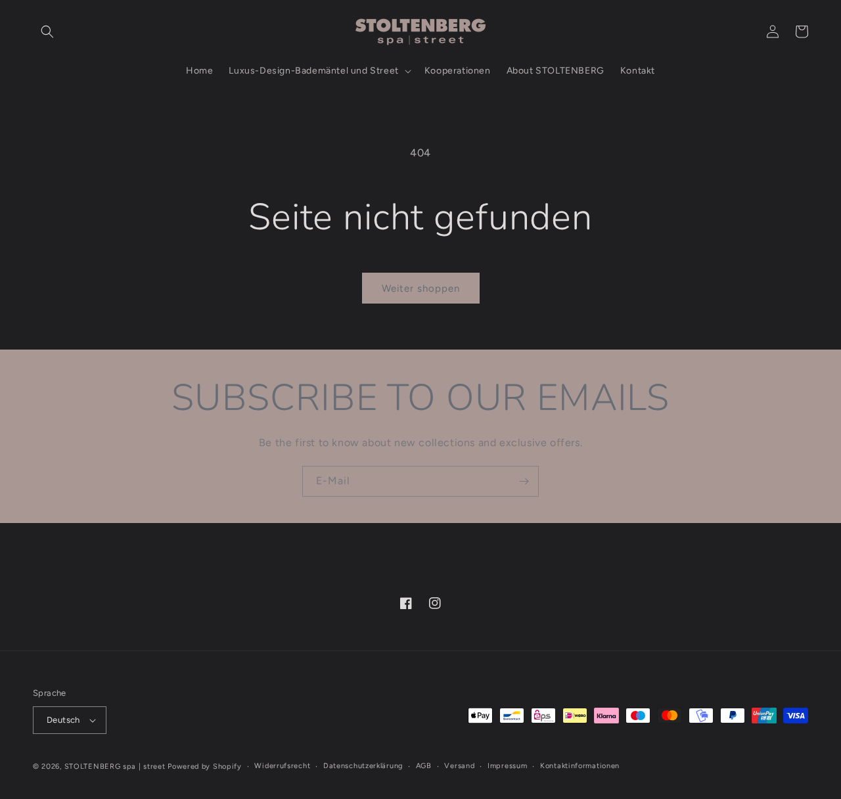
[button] (47, 31)
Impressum (507, 766)
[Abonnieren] (523, 481)
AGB (424, 766)
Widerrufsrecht (282, 766)
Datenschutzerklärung (363, 766)
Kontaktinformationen (580, 766)
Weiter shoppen (421, 288)
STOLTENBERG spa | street (115, 766)
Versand (459, 766)
